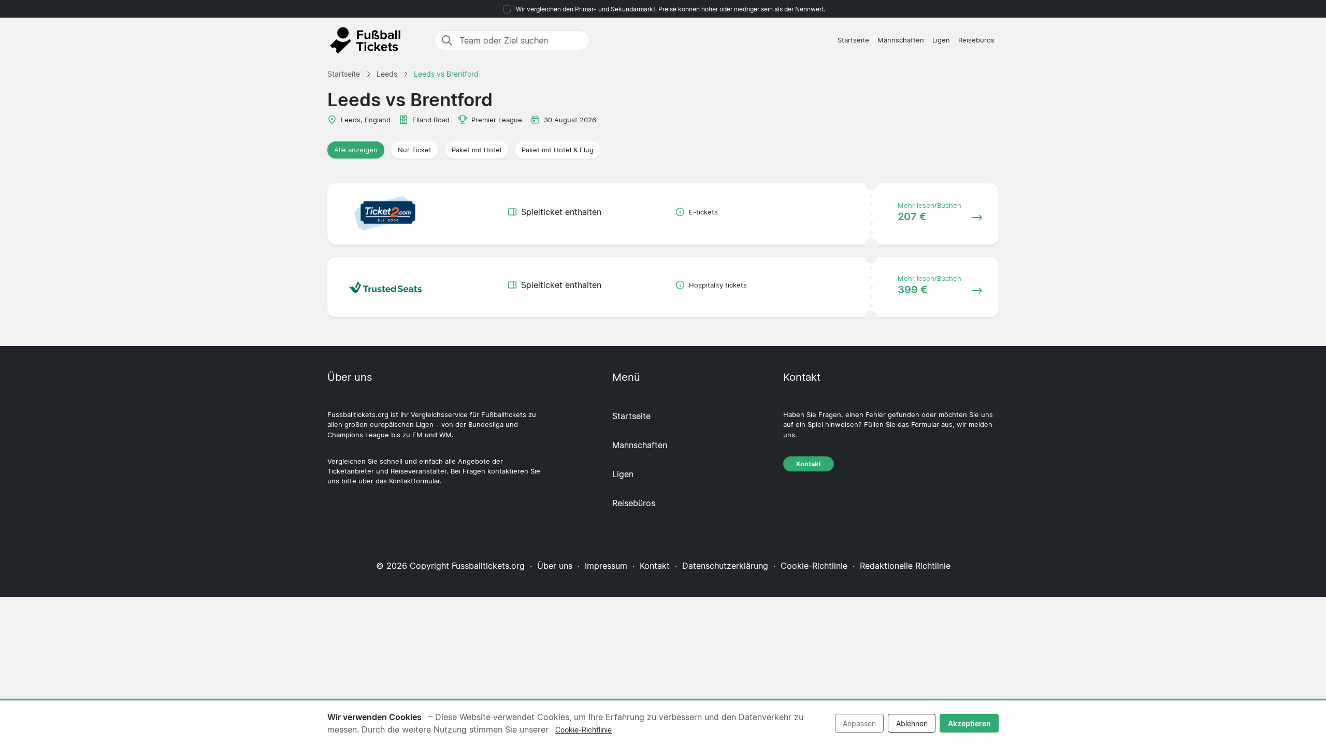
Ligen (941, 40)
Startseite (853, 40)
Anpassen (859, 723)
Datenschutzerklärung (725, 566)
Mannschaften (900, 40)
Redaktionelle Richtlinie (905, 566)
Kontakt (808, 464)
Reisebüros (976, 40)
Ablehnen (912, 723)
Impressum (606, 566)
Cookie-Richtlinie (814, 566)
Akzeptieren (969, 723)
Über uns (554, 566)
